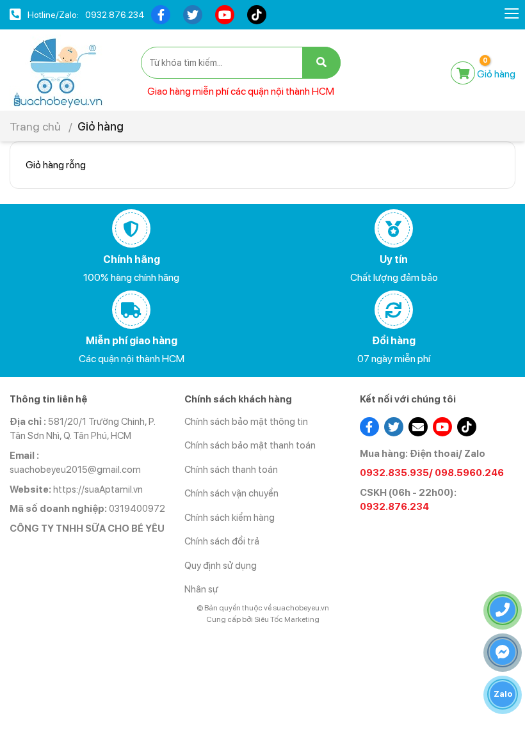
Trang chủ (35, 126)
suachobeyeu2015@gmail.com (75, 469)
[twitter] (192, 14)
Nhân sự (201, 589)
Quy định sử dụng (220, 565)
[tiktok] (256, 14)
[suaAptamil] (58, 72)
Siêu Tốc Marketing (286, 619)
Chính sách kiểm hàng (229, 517)
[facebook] (160, 14)
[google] (418, 426)
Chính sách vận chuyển (231, 493)
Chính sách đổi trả (221, 541)
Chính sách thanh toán (231, 469)
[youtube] (224, 14)
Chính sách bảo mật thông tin (246, 421)
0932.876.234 (115, 15)
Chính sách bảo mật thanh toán (250, 445)
